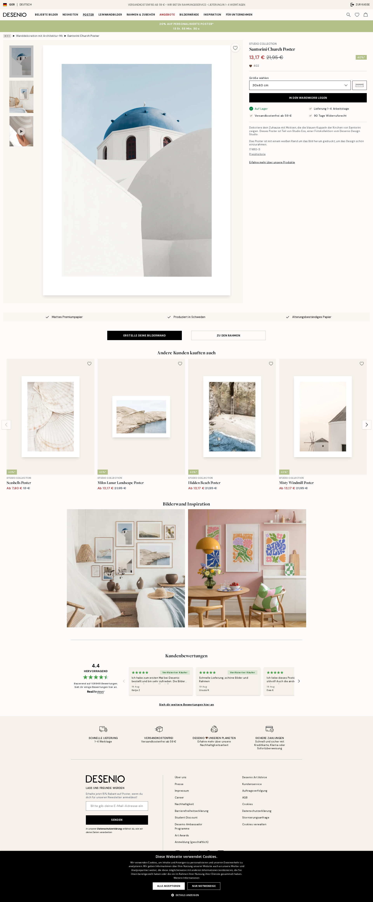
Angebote (167, 14)
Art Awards (182, 835)
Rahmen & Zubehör (141, 14)
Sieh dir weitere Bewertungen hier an (186, 704)
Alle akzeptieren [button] (168, 886)
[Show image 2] (21, 97)
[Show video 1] (21, 131)
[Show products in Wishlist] (357, 14)
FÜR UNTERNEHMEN (239, 14)
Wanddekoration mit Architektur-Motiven (39, 36)
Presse (179, 784)
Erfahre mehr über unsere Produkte (272, 162)
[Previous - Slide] (6, 424)
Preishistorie (257, 154)
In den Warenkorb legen (308, 98)
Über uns (180, 777)
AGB (245, 797)
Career (179, 797)
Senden (116, 820)
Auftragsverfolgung (255, 790)
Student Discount (186, 817)
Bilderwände (189, 14)
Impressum (182, 790)
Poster (88, 14)
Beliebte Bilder (46, 14)
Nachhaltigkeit (184, 804)
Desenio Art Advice (254, 777)
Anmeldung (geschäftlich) (192, 842)
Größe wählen (259, 78)
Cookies (247, 804)
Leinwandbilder (110, 14)
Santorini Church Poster (83, 36)
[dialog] (186, 876)
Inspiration (212, 14)
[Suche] (348, 14)
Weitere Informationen (186, 877)
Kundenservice (252, 784)
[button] (359, 85)
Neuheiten (70, 14)
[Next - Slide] (366, 424)
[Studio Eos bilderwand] (126, 568)
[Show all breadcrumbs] (7, 36)
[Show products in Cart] (365, 14)
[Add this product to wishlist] (235, 47)
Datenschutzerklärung (109, 828)
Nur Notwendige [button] (204, 886)
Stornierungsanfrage (255, 817)
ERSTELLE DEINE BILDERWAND (144, 335)
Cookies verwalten (254, 824)
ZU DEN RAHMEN (228, 335)
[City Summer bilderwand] (247, 568)
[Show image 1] (21, 61)
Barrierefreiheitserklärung (192, 811)
